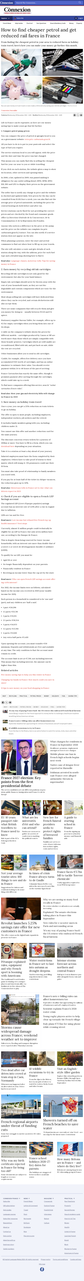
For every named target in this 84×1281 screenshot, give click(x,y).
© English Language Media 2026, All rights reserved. (21, 1259)
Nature (46, 1219)
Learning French (70, 1236)
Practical (29, 23)
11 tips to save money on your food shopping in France (25, 688)
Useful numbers (8, 1249)
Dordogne (27, 1227)
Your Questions (41, 23)
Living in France (69, 1232)
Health (66, 1227)
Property (79, 23)
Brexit (66, 1240)
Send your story (8, 1244)
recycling (13, 696)
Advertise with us (9, 1240)
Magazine (48, 1198)
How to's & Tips (69, 1219)
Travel (26, 1210)
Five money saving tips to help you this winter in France (26, 675)
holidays (55, 696)
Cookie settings (75, 1259)
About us (6, 1227)
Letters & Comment (31, 1206)
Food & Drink (48, 1210)
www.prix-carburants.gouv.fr (37, 139)
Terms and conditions (60, 1259)
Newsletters (7, 1223)
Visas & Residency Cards (57, 23)
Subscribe (20, 18)
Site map (42, 1264)
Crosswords (48, 1201)
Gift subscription (9, 1206)
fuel (63, 696)
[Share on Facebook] (74, 115)
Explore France (49, 1206)
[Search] (79, 3)
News (26, 1198)
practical (23, 696)
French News (7, 23)
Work (66, 1244)
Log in (80, 18)
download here (7, 446)
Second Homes (69, 1210)
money (46, 696)
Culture (46, 1223)
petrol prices (35, 696)
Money (71, 23)
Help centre (7, 1236)
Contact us (7, 1232)
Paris (25, 1214)
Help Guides (19, 23)
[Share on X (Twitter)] (77, 115)
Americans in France (71, 1253)
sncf (4, 696)
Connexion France (10, 1198)
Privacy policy (45, 1259)
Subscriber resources (10, 1219)
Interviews (48, 1214)
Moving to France (70, 1249)
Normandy (27, 1219)
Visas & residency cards (72, 1214)
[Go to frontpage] (17, 11)
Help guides (7, 1210)
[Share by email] (81, 115)
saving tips (72, 696)
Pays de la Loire (29, 1236)
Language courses (9, 1214)
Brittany (27, 1223)
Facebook (42, 1270)
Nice (25, 1232)
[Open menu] (6, 18)
